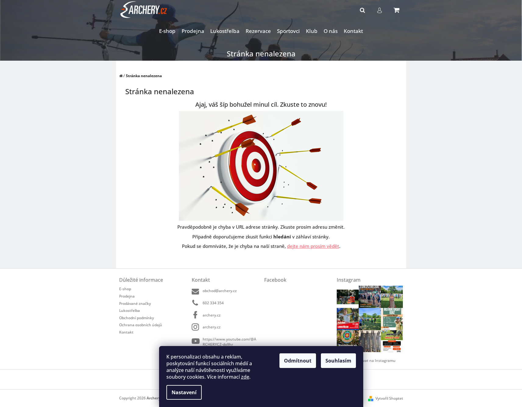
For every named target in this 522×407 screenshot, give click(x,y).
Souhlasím (338, 360)
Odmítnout (297, 360)
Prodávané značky (135, 303)
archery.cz (212, 315)
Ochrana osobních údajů (140, 324)
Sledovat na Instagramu (374, 360)
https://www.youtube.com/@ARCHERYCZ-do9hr (229, 342)
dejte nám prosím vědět (313, 246)
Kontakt (126, 332)
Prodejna (127, 296)
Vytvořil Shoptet (389, 398)
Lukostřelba (129, 310)
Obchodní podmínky (136, 317)
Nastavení (184, 392)
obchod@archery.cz (220, 290)
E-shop (125, 288)
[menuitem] (167, 31)
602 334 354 (213, 302)
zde (245, 376)
